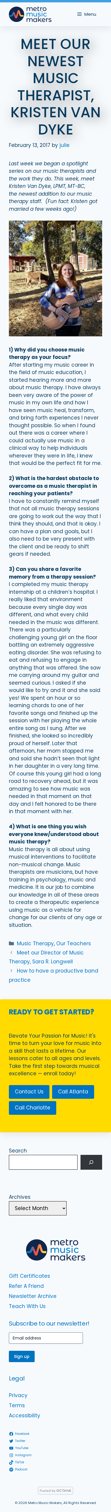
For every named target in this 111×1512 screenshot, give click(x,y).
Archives (19, 1197)
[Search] (91, 1162)
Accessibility (24, 1415)
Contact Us (29, 1091)
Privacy (18, 1395)
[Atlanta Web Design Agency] (55, 1493)
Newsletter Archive (33, 1296)
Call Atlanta (73, 1091)
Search (18, 1150)
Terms (17, 1405)
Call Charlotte (32, 1107)
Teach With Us (27, 1306)
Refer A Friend (26, 1286)
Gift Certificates (29, 1276)
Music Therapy (35, 943)
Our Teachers (73, 943)
